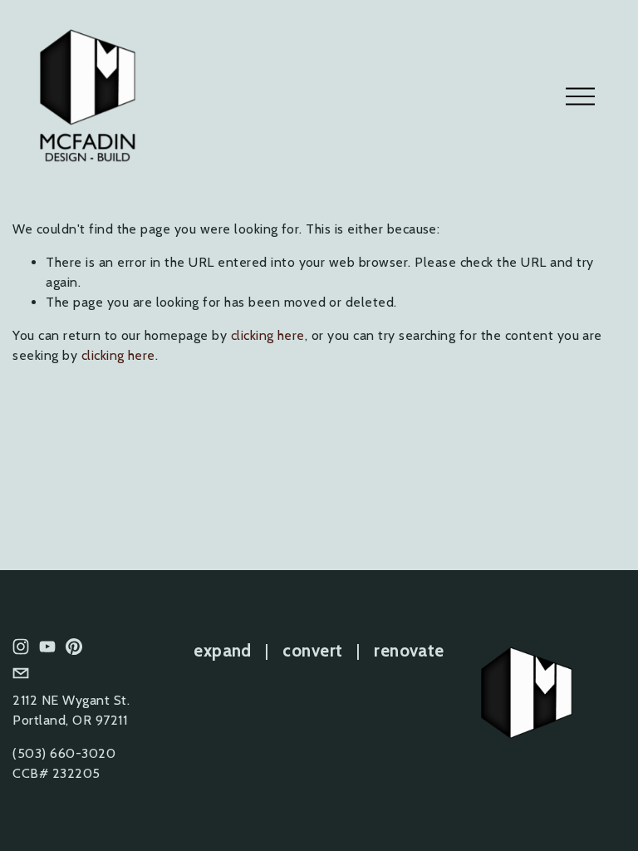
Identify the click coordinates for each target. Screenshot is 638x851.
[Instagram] (20, 646)
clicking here (268, 335)
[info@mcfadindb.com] (20, 673)
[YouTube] (47, 646)
